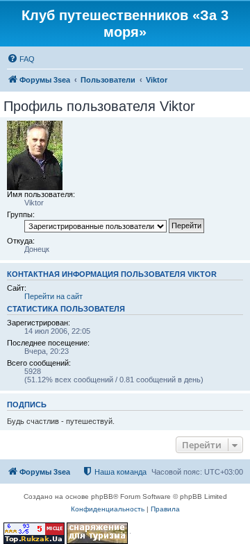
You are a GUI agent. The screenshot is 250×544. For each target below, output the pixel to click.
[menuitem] (21, 59)
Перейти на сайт (53, 296)
